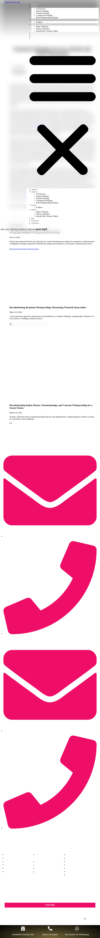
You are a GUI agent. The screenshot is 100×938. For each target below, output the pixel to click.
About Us (34, 4)
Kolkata (39, 22)
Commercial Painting (44, 15)
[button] (62, 113)
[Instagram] (46, 838)
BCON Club (90, 919)
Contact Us (35, 38)
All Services (41, 9)
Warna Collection (43, 29)
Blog (32, 33)
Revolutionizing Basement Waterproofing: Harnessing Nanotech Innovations (48, 307)
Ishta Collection (42, 27)
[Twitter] (53, 838)
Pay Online (35, 36)
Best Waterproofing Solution (47, 18)
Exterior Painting (42, 13)
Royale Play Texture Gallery (47, 31)
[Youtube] (61, 838)
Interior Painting (42, 11)
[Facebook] (38, 838)
